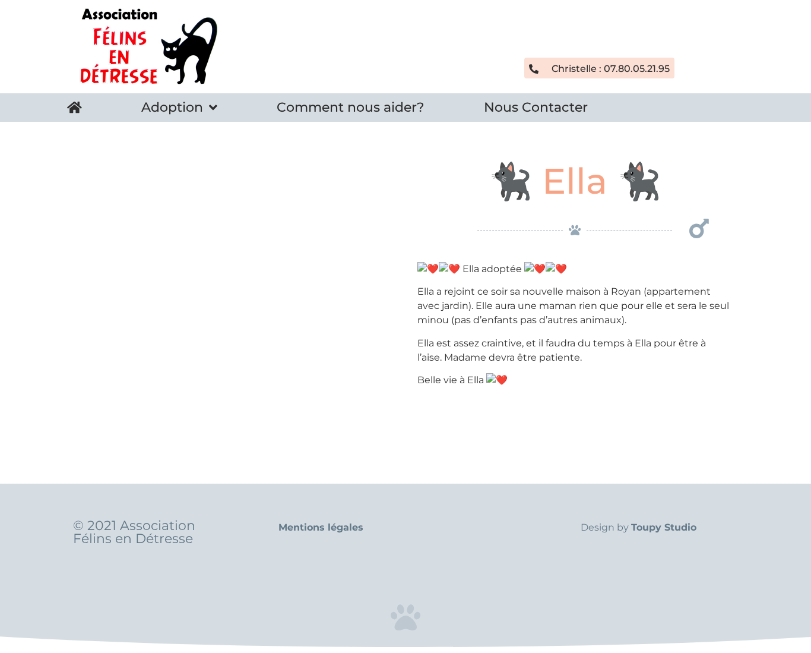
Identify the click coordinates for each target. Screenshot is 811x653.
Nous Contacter (536, 107)
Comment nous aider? (350, 107)
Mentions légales (320, 527)
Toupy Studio (663, 527)
